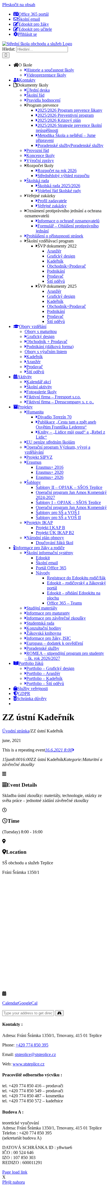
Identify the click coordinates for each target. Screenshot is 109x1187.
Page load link (14, 1172)
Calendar (10, 1003)
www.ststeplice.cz (28, 1064)
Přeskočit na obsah (18, 4)
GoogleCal (27, 1003)
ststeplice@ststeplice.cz (35, 1054)
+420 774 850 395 (32, 1045)
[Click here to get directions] (59, 1013)
